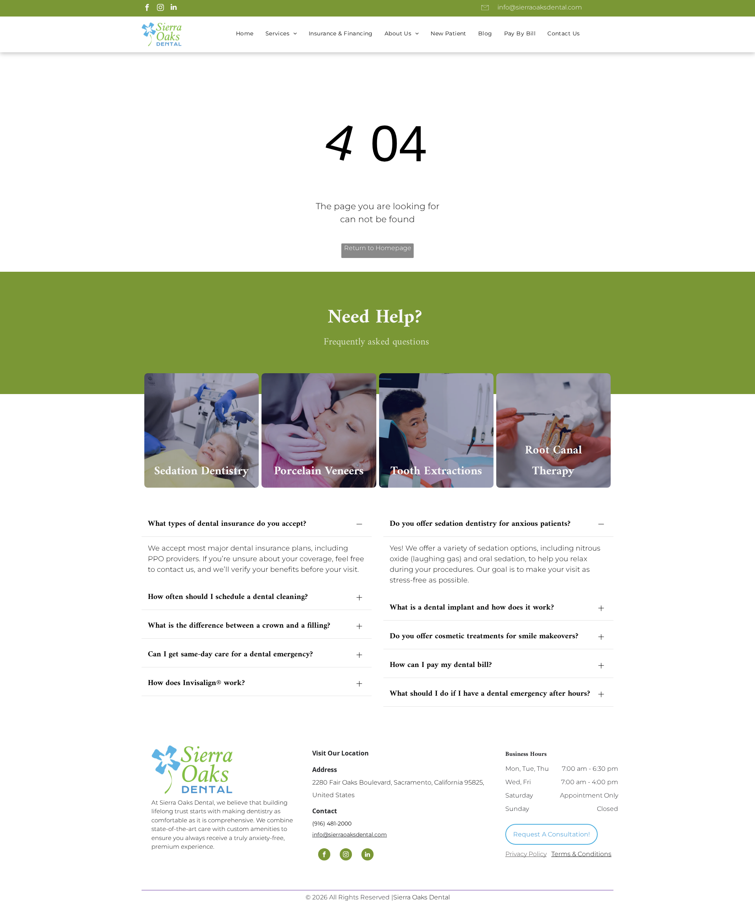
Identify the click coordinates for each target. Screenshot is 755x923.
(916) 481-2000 (332, 823)
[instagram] (160, 8)
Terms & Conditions (581, 854)
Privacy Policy (526, 854)
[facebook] (147, 8)
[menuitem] (245, 33)
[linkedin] (173, 8)
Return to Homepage (377, 248)
